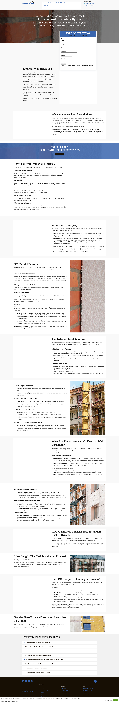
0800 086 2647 (90, 3)
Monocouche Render (66, 692)
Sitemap (42, 696)
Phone (63, 48)
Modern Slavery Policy (88, 688)
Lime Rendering (65, 690)
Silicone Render (65, 694)
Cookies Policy (86, 692)
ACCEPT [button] (115, 700)
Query (63, 58)
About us (70, 2)
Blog (76, 2)
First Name (64, 40)
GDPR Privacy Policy (87, 690)
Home (44, 2)
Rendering (64, 688)
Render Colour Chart (61, 2)
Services (50, 2)
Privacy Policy (86, 694)
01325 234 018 (90, 5)
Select (63, 55)
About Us (43, 688)
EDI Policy (85, 695)
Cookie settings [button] (108, 700)
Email (63, 44)
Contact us (45, 5)
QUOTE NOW (59, 154)
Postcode (64, 51)
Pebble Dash (64, 695)
